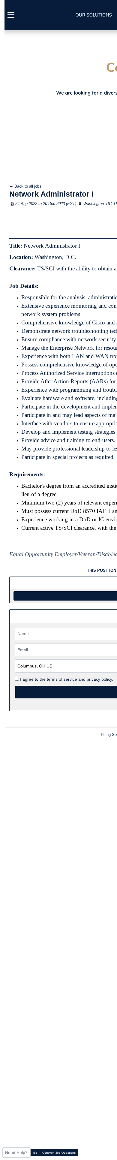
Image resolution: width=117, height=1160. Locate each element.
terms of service (62, 679)
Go (35, 1152)
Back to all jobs (27, 186)
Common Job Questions (59, 1152)
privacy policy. (100, 679)
